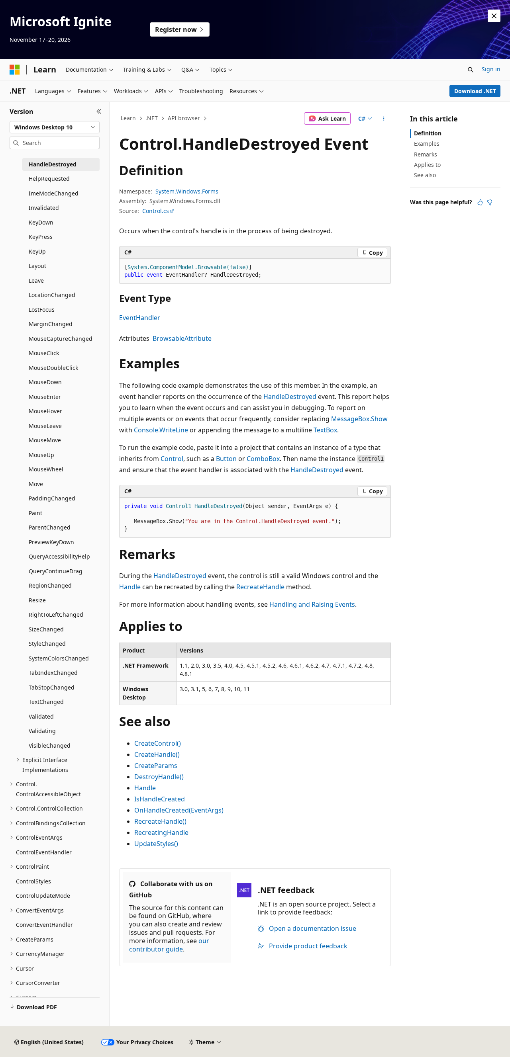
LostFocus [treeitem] (42, 309)
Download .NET (475, 91)
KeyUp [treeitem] (37, 251)
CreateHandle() (157, 754)
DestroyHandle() (159, 776)
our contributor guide (169, 944)
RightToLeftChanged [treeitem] (56, 614)
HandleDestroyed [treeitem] (52, 164)
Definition (427, 133)
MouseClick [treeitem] (44, 353)
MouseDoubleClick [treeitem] (53, 367)
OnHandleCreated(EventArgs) (179, 810)
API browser (184, 118)
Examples (426, 143)
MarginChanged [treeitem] (51, 324)
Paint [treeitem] (35, 513)
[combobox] (55, 127)
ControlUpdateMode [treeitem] (43, 895)
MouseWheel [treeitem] (46, 469)
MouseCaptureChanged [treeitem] (60, 338)
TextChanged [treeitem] (46, 701)
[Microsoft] (15, 69)
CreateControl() (157, 743)
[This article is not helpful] (489, 202)
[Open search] (471, 70)
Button (226, 458)
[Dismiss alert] (494, 16)
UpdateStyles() (156, 843)
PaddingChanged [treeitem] (52, 498)
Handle (130, 586)
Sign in (491, 69)
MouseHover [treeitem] (45, 411)
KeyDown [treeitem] (41, 222)
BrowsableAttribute (182, 338)
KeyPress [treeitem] (41, 236)
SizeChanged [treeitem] (46, 629)
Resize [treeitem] (37, 600)
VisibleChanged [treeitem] (50, 745)
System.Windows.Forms (186, 191)
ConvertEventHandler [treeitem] (44, 924)
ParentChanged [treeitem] (50, 527)
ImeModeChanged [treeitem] (53, 193)
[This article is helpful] (480, 202)
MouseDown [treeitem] (45, 382)
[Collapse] (99, 111)
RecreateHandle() (160, 821)
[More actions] (384, 118)
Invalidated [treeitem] (44, 207)
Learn (128, 118)
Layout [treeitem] (37, 266)
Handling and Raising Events (312, 604)
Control (172, 458)
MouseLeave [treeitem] (45, 426)
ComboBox (263, 458)
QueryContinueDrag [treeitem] (55, 571)
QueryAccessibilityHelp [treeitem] (59, 556)
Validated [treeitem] (41, 716)
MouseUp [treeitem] (41, 455)
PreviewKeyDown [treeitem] (51, 542)
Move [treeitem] (36, 484)
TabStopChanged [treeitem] (52, 687)
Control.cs (155, 211)
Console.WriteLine (161, 430)
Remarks (425, 154)
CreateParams (155, 765)
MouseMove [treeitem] (45, 440)
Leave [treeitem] (36, 280)
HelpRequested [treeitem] (49, 178)
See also (425, 175)
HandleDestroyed (289, 396)
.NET (151, 118)
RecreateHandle (260, 586)
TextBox (325, 430)
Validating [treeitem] (42, 731)
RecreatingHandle (161, 832)
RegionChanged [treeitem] (50, 585)
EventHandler (139, 317)
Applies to (427, 164)
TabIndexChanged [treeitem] (53, 672)
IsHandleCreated (159, 799)
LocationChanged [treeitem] (52, 295)
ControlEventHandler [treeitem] (44, 852)
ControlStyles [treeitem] (33, 881)
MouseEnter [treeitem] (45, 397)
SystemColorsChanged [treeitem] (59, 658)
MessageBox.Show (359, 418)
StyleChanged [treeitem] (47, 643)
